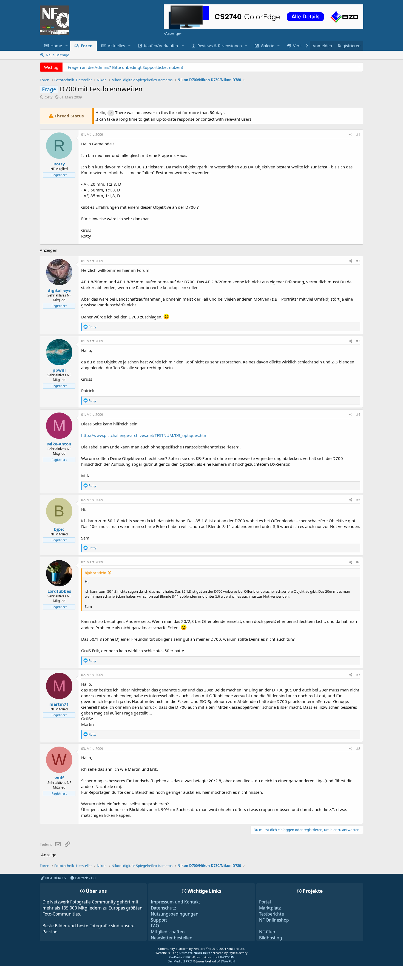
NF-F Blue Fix (55, 877)
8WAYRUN (227, 957)
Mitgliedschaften (168, 932)
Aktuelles (116, 45)
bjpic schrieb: (95, 572)
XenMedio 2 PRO (180, 961)
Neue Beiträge (57, 54)
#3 (358, 341)
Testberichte (271, 914)
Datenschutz (163, 908)
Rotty (48, 97)
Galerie (267, 45)
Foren (87, 45)
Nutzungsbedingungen (174, 914)
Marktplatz (270, 908)
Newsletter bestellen (171, 938)
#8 (358, 748)
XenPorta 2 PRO (180, 957)
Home (56, 45)
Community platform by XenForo (201, 949)
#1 (358, 134)
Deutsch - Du (85, 877)
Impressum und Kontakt (175, 902)
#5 (358, 500)
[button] (66, 46)
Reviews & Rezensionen (219, 45)
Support (159, 920)
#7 (358, 675)
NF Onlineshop (274, 920)
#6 (358, 562)
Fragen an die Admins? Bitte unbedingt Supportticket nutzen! (125, 67)
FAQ (155, 926)
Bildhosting (270, 938)
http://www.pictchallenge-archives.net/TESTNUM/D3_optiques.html (145, 435)
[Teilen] (350, 135)
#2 (358, 261)
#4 (358, 414)
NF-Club (267, 932)
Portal (265, 902)
